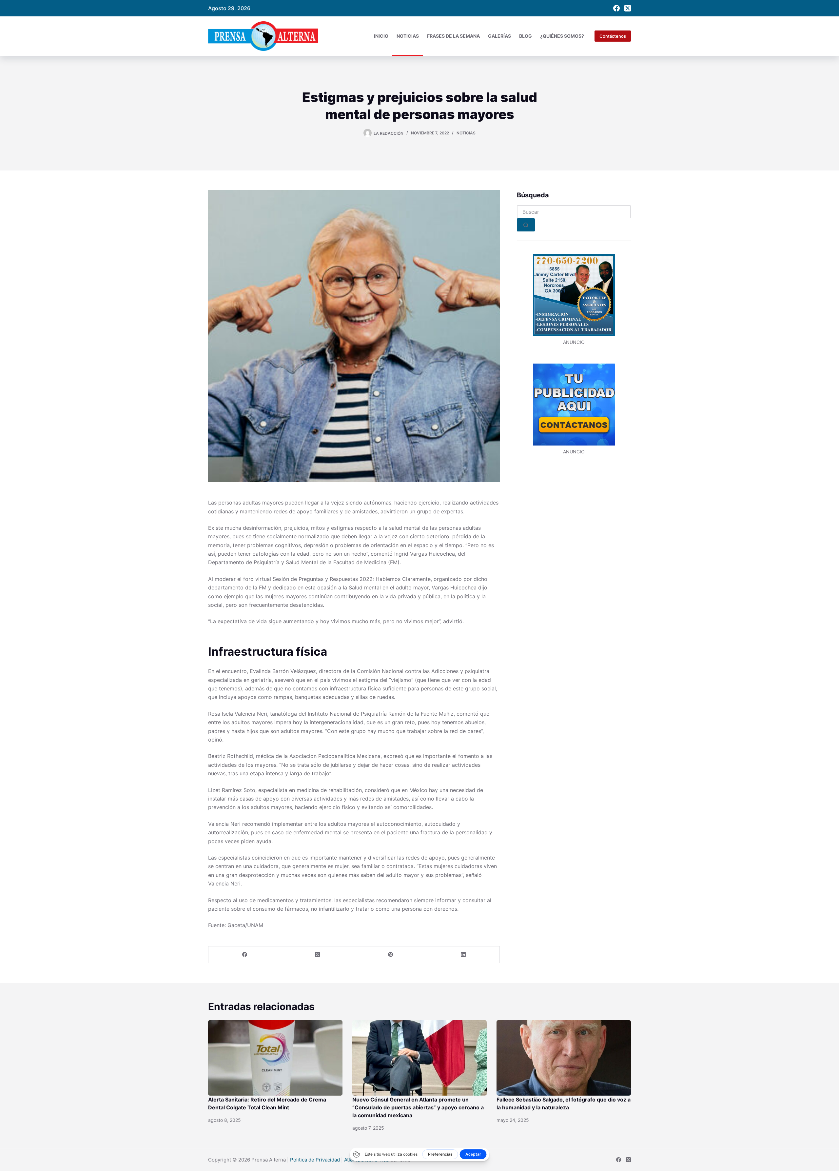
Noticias (408, 36)
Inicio (381, 36)
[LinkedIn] (463, 954)
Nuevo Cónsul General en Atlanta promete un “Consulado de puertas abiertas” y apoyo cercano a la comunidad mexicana (418, 1107)
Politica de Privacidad (315, 1160)
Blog (525, 36)
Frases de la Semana (453, 36)
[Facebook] (616, 8)
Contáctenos (612, 36)
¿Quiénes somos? (562, 36)
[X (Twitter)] (627, 8)
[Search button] (526, 224)
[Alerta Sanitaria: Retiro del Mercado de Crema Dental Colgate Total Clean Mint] (275, 1058)
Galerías (499, 36)
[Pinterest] (390, 954)
